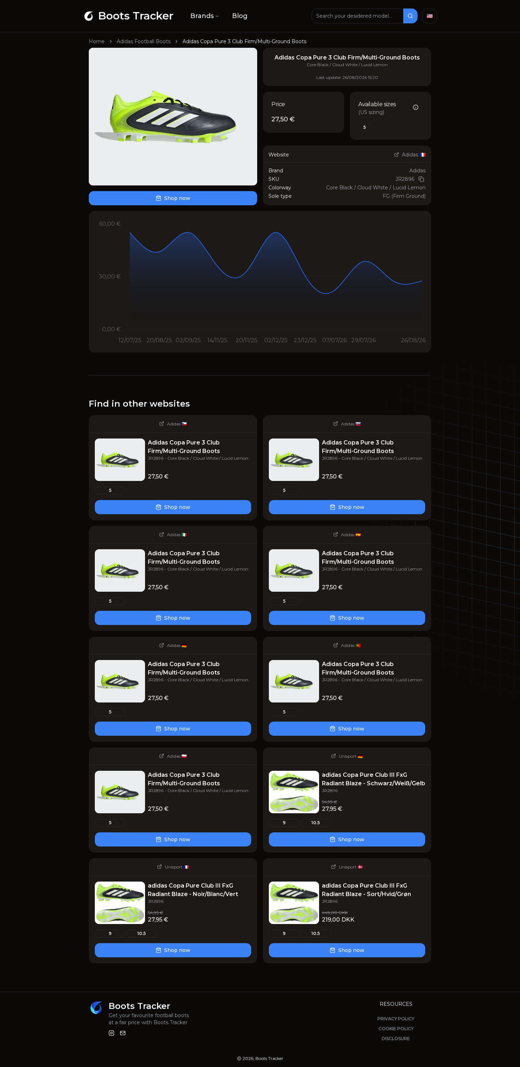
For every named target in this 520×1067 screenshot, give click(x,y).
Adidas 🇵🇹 (351, 645)
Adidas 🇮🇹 (177, 534)
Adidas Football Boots (144, 41)
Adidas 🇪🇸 (351, 534)
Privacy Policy (395, 1018)
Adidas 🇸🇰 (351, 423)
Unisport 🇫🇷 (177, 867)
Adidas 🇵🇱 (177, 756)
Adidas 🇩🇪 (177, 645)
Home (97, 41)
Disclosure (396, 1038)
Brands (202, 16)
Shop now (177, 198)
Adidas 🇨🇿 (177, 423)
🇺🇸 (430, 16)
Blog (240, 16)
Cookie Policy (396, 1028)
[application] (260, 282)
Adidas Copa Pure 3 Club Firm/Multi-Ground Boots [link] (244, 41)
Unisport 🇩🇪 (351, 756)
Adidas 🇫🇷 (414, 154)
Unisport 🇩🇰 (351, 867)
